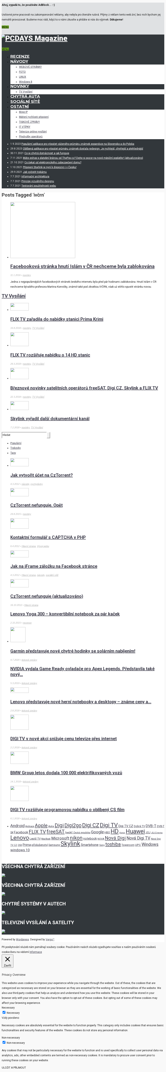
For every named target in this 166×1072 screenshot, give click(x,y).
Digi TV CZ (125, 826)
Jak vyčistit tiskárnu (35, 171)
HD (115, 831)
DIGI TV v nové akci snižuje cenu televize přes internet (63, 738)
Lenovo (19, 837)
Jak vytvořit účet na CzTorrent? (41, 475)
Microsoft (60, 838)
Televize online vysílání (33, 131)
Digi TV (109, 825)
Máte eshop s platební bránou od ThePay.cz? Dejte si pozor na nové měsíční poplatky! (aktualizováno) (83, 157)
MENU (5, 26)
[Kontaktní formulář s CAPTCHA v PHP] (19, 527)
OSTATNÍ (19, 106)
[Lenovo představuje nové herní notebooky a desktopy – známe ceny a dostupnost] (19, 692)
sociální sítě (52, 575)
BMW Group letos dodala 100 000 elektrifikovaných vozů (66, 772)
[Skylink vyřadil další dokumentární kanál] (19, 409)
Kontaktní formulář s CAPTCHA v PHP (48, 537)
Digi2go (72, 825)
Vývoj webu (43, 546)
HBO (107, 832)
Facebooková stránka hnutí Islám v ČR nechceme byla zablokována (82, 266)
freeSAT (55, 832)
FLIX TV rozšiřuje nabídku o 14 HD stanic (50, 355)
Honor (122, 832)
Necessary (13, 1012)
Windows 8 (25, 81)
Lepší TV (35, 838)
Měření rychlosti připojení (34, 116)
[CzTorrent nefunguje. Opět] (19, 495)
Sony (102, 845)
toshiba (113, 844)
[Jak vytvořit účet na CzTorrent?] (19, 465)
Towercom (127, 845)
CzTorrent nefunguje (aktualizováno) (46, 596)
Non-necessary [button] (11, 1037)
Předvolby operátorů (31, 136)
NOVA (100, 838)
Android (17, 825)
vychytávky (36, 484)
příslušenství (40, 845)
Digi (59, 825)
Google (97, 832)
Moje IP (23, 112)
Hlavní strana (29, 546)
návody (25, 484)
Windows (150, 844)
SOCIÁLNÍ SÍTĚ (25, 101)
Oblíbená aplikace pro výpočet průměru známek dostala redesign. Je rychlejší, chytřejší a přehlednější (83, 148)
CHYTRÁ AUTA (25, 96)
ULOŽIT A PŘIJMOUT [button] (14, 1067)
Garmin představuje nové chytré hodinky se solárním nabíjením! (72, 651)
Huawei (135, 831)
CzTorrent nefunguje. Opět (36, 505)
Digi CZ (90, 825)
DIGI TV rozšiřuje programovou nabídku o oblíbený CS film (67, 809)
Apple (41, 825)
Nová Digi (115, 838)
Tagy (13, 452)
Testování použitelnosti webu (38, 185)
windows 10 (20, 850)
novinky (27, 275)
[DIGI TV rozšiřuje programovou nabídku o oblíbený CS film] (19, 800)
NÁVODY (19, 61)
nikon (76, 838)
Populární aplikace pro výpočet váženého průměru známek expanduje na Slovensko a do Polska (77, 143)
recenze (27, 622)
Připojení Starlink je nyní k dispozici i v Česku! (50, 167)
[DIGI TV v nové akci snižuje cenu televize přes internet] (19, 728)
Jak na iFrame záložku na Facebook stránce (53, 566)
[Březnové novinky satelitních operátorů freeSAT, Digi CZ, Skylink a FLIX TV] (19, 378)
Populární (15, 443)
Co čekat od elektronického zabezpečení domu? (52, 162)
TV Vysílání (25, 91)
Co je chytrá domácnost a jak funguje (46, 153)
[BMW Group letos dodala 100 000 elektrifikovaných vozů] (19, 763)
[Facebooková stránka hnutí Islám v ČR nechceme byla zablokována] (42, 257)
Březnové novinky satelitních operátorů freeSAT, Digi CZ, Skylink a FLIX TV (84, 388)
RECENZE (20, 56)
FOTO (22, 71)
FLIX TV (37, 831)
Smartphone (90, 845)
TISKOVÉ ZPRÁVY (29, 121)
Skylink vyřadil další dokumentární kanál (49, 418)
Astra (51, 826)
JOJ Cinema (157, 832)
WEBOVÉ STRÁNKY (30, 66)
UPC (138, 845)
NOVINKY (19, 86)
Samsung (54, 845)
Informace (36, 952)
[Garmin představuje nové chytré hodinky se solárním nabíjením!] (18, 641)
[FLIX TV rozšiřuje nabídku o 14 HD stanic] (19, 345)
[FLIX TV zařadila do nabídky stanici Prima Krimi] (19, 309)
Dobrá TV (139, 826)
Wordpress (22, 939)
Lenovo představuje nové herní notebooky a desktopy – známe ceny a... (80, 701)
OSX (20, 845)
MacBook (46, 838)
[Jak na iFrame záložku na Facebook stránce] (19, 556)
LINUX (22, 76)
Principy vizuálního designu (37, 181)
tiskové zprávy (29, 660)
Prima (27, 845)
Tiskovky (15, 447)
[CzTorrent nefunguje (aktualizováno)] (19, 586)
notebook (90, 838)
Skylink (70, 843)
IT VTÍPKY (24, 126)
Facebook (21, 832)
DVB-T (151, 826)
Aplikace (29, 826)
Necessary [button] (8, 1007)
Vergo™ (50, 939)
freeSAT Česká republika (77, 832)
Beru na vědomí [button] (19, 952)
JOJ (147, 832)
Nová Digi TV (138, 838)
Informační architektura (35, 176)
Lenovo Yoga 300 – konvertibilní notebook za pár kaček (65, 613)
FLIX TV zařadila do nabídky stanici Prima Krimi (56, 319)
